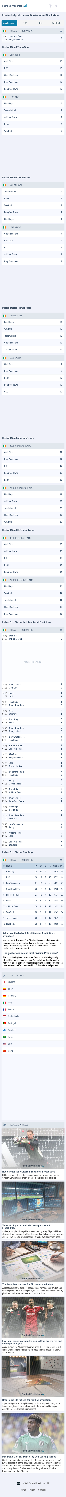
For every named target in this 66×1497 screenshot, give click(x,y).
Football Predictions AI (39, 1483)
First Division (26, 31)
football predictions (38, 945)
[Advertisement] (33, 154)
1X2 (25, 23)
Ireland (13, 31)
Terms (23, 1489)
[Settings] (57, 6)
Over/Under (56, 23)
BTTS (41, 23)
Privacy (32, 1489)
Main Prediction (9, 23)
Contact (42, 1489)
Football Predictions (14, 5)
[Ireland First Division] (60, 31)
